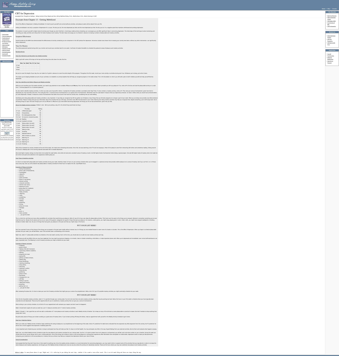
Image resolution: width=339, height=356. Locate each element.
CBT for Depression (331, 26)
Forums (334, 8)
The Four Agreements (7, 36)
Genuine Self (5, 53)
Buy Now (7, 26)
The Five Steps (5, 34)
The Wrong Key (330, 55)
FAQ (328, 8)
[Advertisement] (169, 1)
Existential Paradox (6, 55)
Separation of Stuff (6, 48)
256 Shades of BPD (331, 21)
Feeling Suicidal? (5, 45)
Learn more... (7, 25)
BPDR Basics (5, 46)
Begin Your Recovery (331, 15)
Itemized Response (6, 52)
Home (323, 8)
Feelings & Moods (6, 50)
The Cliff (329, 54)
